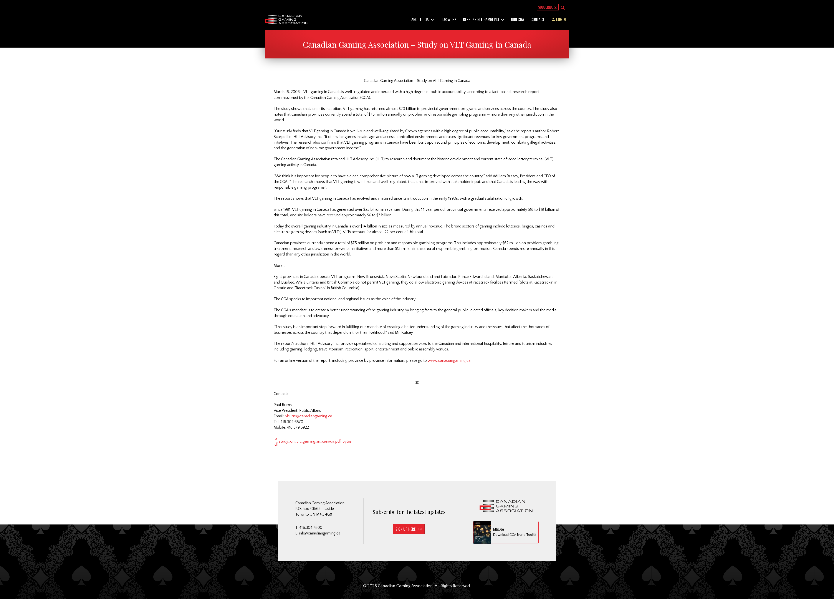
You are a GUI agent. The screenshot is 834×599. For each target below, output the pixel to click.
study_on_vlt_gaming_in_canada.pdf (315, 441)
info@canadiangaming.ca (319, 533)
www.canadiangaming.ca (449, 360)
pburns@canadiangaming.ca (308, 416)
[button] (563, 8)
